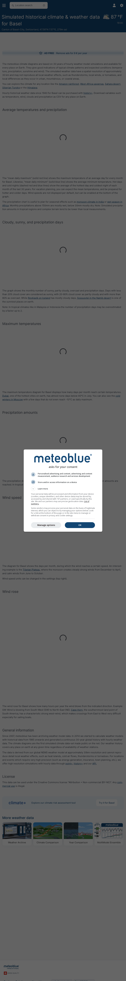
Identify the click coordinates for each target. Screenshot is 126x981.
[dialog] (63, 490)
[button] (63, 489)
